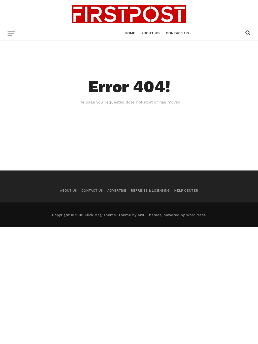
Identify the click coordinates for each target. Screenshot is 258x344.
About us (150, 33)
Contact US (177, 33)
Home (130, 33)
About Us (68, 190)
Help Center (186, 190)
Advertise (116, 190)
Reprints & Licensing (150, 190)
